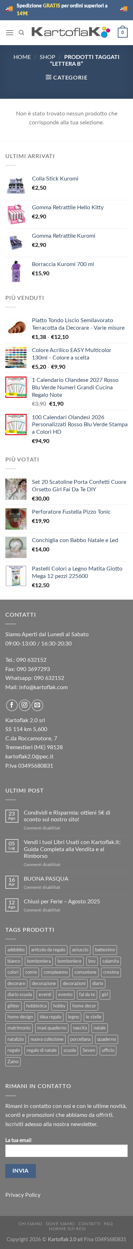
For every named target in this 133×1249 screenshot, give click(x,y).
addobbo (15, 950)
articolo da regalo (48, 950)
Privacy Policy (22, 1195)
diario (97, 984)
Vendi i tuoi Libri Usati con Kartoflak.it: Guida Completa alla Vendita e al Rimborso (72, 849)
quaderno (106, 1039)
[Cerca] (21, 32)
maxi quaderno (51, 1028)
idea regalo (50, 1017)
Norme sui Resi (67, 1229)
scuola (69, 1050)
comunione (85, 972)
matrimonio (19, 1028)
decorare (16, 984)
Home (22, 57)
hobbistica (36, 1006)
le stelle (93, 1017)
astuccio (80, 950)
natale (100, 1028)
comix (31, 972)
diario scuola (19, 995)
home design (20, 1017)
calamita (110, 961)
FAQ (108, 1224)
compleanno (56, 972)
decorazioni (74, 984)
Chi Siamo (30, 1224)
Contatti (89, 1224)
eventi (45, 995)
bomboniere (69, 961)
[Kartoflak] (71, 32)
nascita (80, 1028)
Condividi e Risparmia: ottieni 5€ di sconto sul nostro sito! (67, 816)
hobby (59, 1006)
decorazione (44, 984)
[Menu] (9, 32)
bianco (13, 961)
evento (65, 995)
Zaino (12, 1062)
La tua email (18, 1140)
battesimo (105, 950)
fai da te (87, 995)
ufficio (108, 1050)
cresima (111, 972)
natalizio (15, 1039)
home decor (84, 1006)
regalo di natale (42, 1050)
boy (92, 961)
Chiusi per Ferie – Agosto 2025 (62, 901)
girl (105, 995)
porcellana (80, 1039)
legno (73, 1017)
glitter (13, 1006)
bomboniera (39, 961)
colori (12, 972)
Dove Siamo (60, 1224)
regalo (13, 1050)
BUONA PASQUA (46, 879)
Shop (47, 57)
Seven (89, 1050)
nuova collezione (47, 1039)
